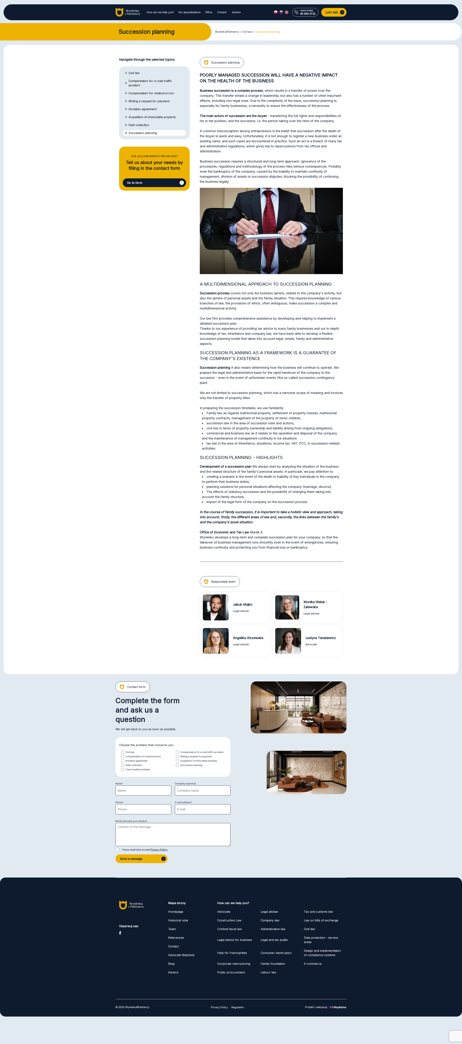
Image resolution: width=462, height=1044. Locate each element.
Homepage (175, 911)
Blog (171, 963)
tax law (211, 443)
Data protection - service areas (321, 940)
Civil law (247, 31)
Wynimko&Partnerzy (227, 31)
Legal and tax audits (274, 940)
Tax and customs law (319, 911)
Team (172, 929)
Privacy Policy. (159, 849)
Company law (270, 920)
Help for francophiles (232, 953)
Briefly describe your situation (131, 821)
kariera (236, 12)
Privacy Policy (219, 1007)
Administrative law (273, 929)
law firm (212, 318)
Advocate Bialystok (181, 955)
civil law (212, 428)
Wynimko (207, 537)
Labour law (268, 972)
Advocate (223, 911)
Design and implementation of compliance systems (322, 953)
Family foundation (273, 963)
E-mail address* (183, 802)
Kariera (173, 972)
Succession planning (267, 31)
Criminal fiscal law (229, 929)
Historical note (178, 920)
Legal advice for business (234, 940)
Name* (119, 783)
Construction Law (229, 920)
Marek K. (256, 532)
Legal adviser (269, 911)
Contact (221, 12)
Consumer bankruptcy (276, 953)
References (176, 937)
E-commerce (313, 963)
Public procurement (231, 972)
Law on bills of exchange (321, 920)
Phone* (120, 802)
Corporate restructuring (233, 963)
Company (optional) (185, 783)
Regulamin (237, 1007)
